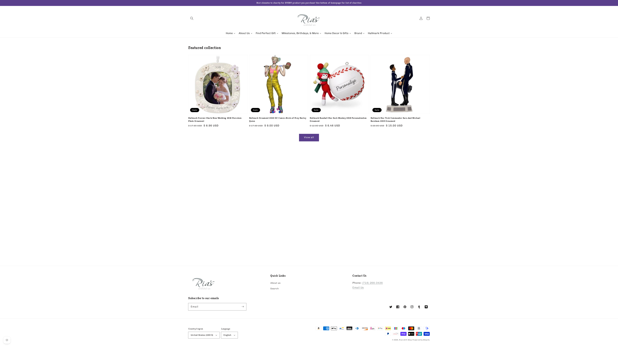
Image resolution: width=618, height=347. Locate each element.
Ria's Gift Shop (405, 340)
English (227, 335)
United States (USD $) (202, 335)
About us (275, 283)
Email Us (358, 287)
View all (309, 137)
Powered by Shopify (421, 340)
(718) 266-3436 (372, 282)
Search (274, 288)
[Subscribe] (242, 306)
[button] (191, 18)
